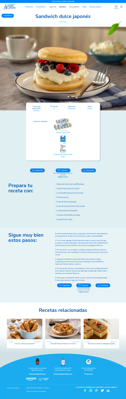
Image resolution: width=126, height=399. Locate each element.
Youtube (108, 390)
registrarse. (63, 177)
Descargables (74, 7)
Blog (84, 7)
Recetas (62, 7)
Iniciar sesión (121, 7)
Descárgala (90, 170)
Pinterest (96, 390)
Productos (29, 7)
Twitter (102, 390)
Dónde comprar (95, 7)
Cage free (52, 7)
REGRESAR (8, 16)
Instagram (91, 390)
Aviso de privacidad (13, 388)
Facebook (85, 390)
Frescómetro (41, 7)
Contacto (116, 8)
